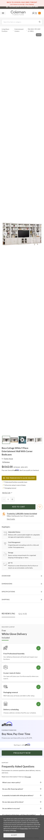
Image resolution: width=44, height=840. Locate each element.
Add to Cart (18, 507)
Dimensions (7, 584)
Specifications (8, 591)
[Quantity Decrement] (4, 499)
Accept (14, 835)
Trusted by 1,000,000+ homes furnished (22, 513)
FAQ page (27, 777)
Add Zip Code (6, 493)
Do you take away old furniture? (12, 802)
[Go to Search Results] (39, 22)
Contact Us (30, 6)
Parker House (8, 458)
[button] (33, 13)
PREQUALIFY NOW (22, 753)
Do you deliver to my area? (11, 808)
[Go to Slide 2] (14, 440)
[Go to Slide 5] (38, 440)
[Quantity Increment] (12, 499)
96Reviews (6, 462)
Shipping (6, 599)
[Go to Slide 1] (6, 440)
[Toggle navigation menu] (3, 13)
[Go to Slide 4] (30, 440)
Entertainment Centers (19, 30)
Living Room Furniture (5, 30)
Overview (6, 576)
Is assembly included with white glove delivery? (17, 795)
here (15, 830)
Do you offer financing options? (12, 789)
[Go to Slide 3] (22, 440)
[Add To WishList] (39, 506)
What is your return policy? (11, 782)
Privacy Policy (24, 828)
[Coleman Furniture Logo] (18, 13)
